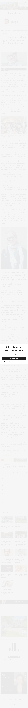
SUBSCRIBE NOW (14, 358)
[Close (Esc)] (25, 346)
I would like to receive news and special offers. (15, 361)
